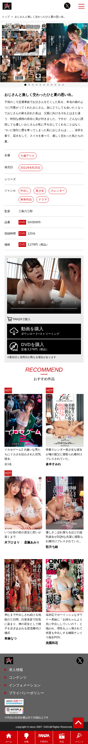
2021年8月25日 (30, 167)
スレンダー (58, 190)
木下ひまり (12, 542)
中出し (24, 190)
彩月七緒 (52, 547)
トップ (6, 16)
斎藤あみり (31, 542)
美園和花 (52, 643)
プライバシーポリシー (26, 693)
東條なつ (10, 638)
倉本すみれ (53, 464)
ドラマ (42, 199)
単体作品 (26, 199)
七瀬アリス (27, 155)
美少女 (40, 190)
